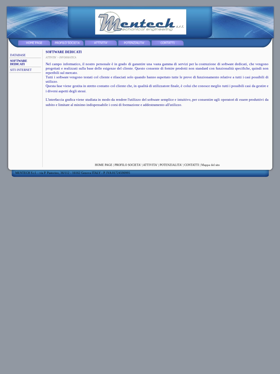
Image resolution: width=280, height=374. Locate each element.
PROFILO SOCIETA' (128, 164)
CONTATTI (191, 164)
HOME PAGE (103, 164)
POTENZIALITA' (171, 164)
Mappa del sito (210, 164)
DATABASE (18, 55)
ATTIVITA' (150, 164)
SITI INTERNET (21, 69)
